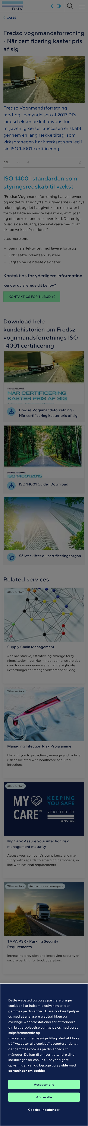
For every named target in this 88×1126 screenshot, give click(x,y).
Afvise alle (44, 1097)
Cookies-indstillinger (44, 1110)
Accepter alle (44, 1084)
